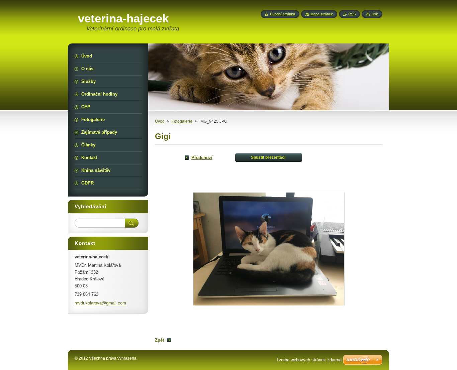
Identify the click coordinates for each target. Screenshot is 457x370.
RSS (352, 14)
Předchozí (201, 157)
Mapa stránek (321, 14)
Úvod (160, 121)
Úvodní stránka (282, 14)
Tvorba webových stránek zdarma (309, 359)
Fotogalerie (182, 121)
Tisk (374, 14)
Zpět (159, 340)
